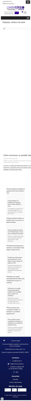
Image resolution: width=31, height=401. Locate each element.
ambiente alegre (8, 160)
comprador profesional (19, 160)
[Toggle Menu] (28, 2)
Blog (16, 158)
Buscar (17, 13)
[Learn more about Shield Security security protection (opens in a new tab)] (2, 398)
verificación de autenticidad (11, 162)
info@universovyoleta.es (8, 3)
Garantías (15, 379)
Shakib (13, 158)
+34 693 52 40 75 (17, 361)
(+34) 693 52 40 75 (6, 1)
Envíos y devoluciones (15, 382)
